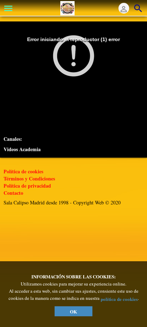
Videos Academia (22, 149)
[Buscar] (138, 8)
